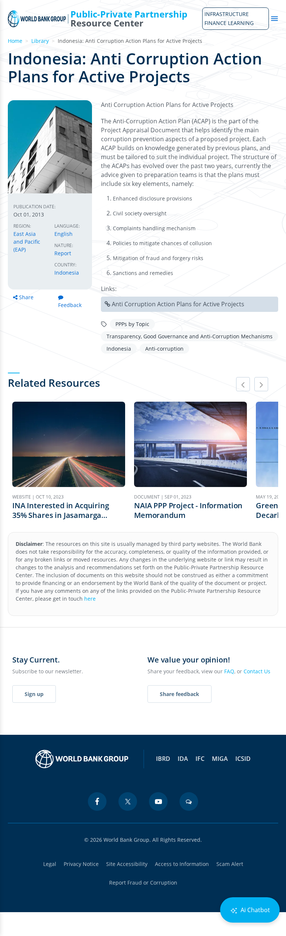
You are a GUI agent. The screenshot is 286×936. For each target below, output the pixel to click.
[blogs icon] (188, 801)
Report (62, 253)
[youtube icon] (158, 801)
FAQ (229, 671)
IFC (200, 759)
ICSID (243, 759)
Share (26, 297)
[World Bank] (81, 759)
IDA (183, 759)
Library (40, 40)
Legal (49, 863)
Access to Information (182, 863)
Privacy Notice (81, 863)
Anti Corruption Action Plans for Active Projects (178, 304)
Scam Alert (229, 863)
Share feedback (179, 694)
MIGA (220, 759)
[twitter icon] (127, 801)
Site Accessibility (126, 863)
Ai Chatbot (254, 910)
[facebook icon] (97, 801)
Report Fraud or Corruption (143, 882)
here (90, 598)
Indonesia (66, 272)
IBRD (163, 759)
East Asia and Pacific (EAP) (26, 241)
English (63, 233)
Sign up (34, 694)
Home (15, 40)
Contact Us (257, 671)
